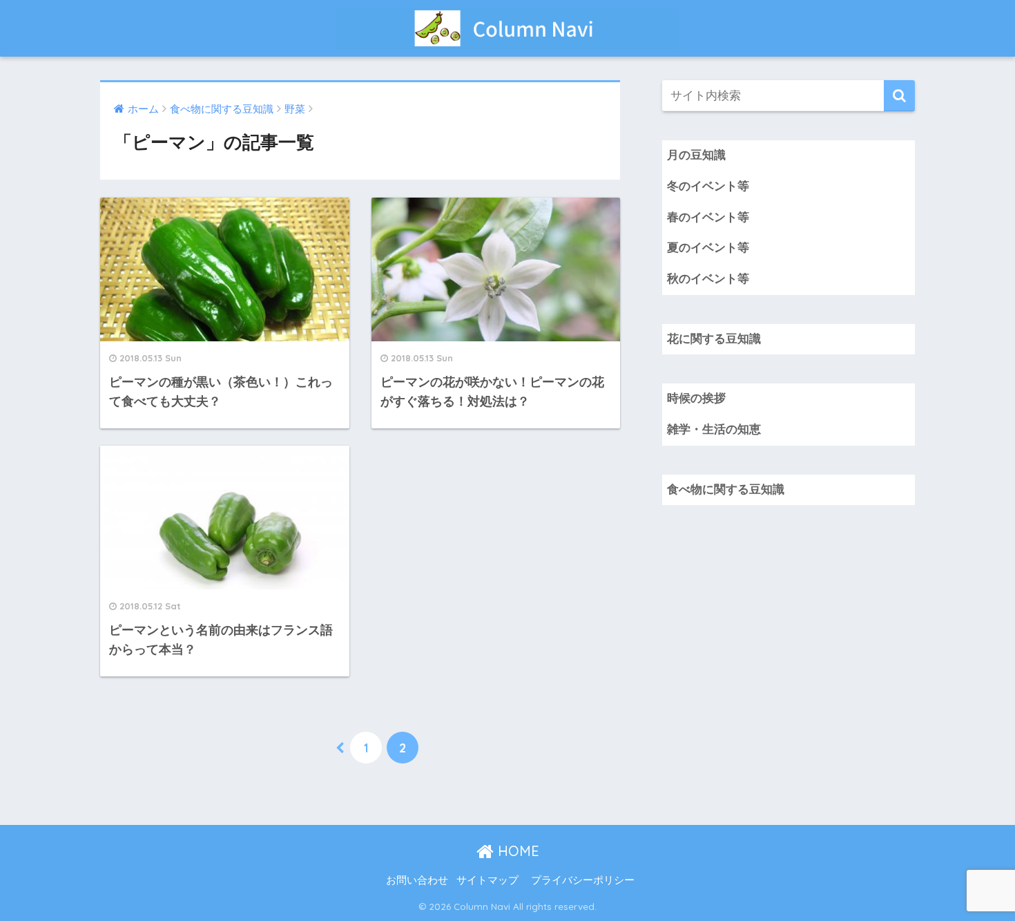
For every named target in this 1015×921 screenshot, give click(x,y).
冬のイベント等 (708, 186)
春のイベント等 (708, 217)
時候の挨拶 (696, 398)
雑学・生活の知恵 (714, 429)
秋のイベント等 (708, 278)
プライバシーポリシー (583, 880)
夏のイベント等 (708, 247)
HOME (516, 851)
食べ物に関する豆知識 (725, 489)
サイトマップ (487, 880)
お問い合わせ (417, 880)
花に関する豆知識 (714, 338)
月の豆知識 (696, 155)
